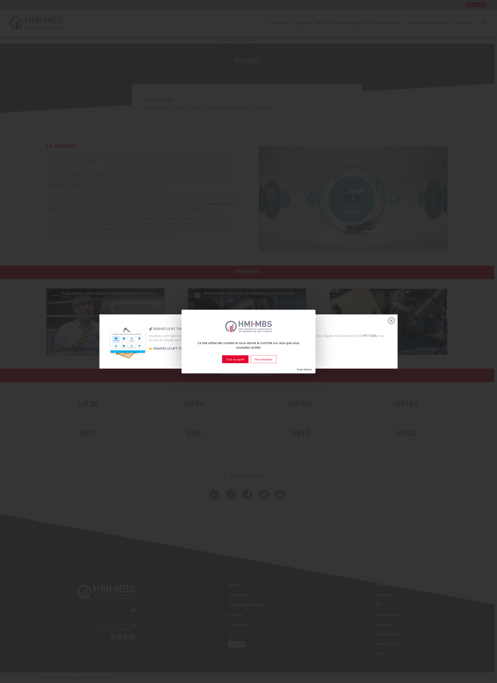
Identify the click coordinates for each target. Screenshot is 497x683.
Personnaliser (263, 359)
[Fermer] (391, 320)
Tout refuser (304, 369)
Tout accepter (235, 359)
